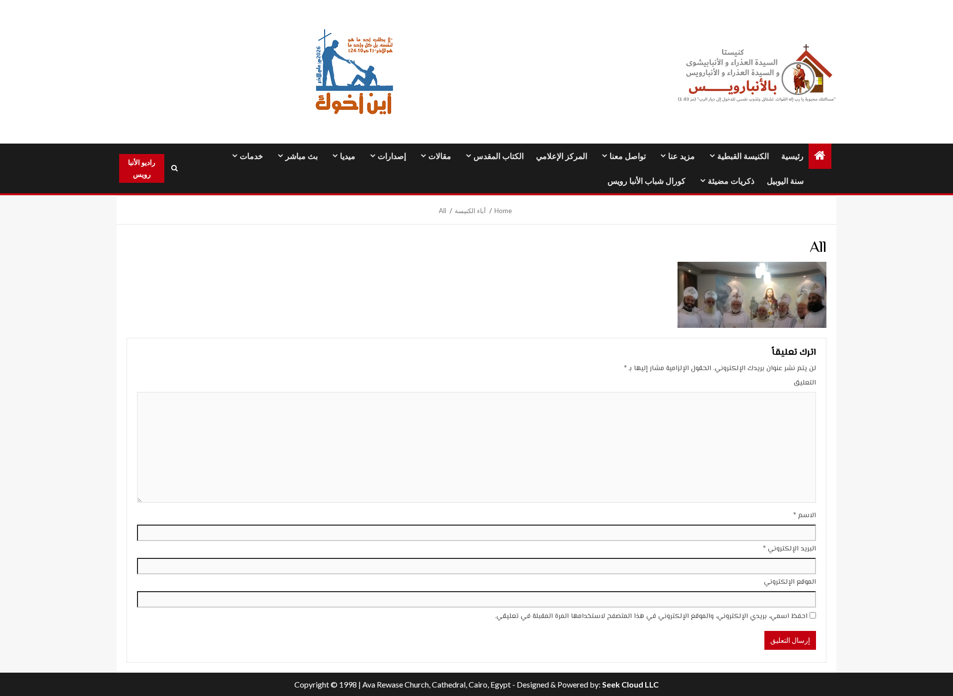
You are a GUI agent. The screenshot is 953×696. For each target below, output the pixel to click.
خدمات (251, 156)
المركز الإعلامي (561, 156)
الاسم (804, 515)
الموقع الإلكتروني (790, 582)
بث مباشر (301, 156)
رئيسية (792, 156)
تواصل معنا (628, 156)
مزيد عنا (681, 156)
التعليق (805, 383)
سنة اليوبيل (785, 181)
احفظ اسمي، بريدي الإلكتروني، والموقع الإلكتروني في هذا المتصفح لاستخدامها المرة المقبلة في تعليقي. (651, 616)
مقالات (439, 156)
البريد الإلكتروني (789, 548)
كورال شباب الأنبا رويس (646, 181)
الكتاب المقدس (499, 156)
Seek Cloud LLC (630, 684)
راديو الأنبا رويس (141, 168)
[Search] (174, 168)
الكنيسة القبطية (743, 156)
